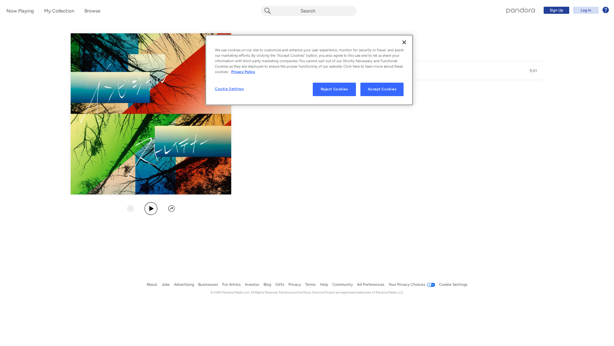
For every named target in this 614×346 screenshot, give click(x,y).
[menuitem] (575, 10)
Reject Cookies (334, 89)
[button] (533, 71)
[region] (309, 70)
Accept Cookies (382, 89)
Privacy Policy (243, 72)
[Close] (404, 42)
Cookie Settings (229, 88)
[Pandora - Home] (520, 10)
